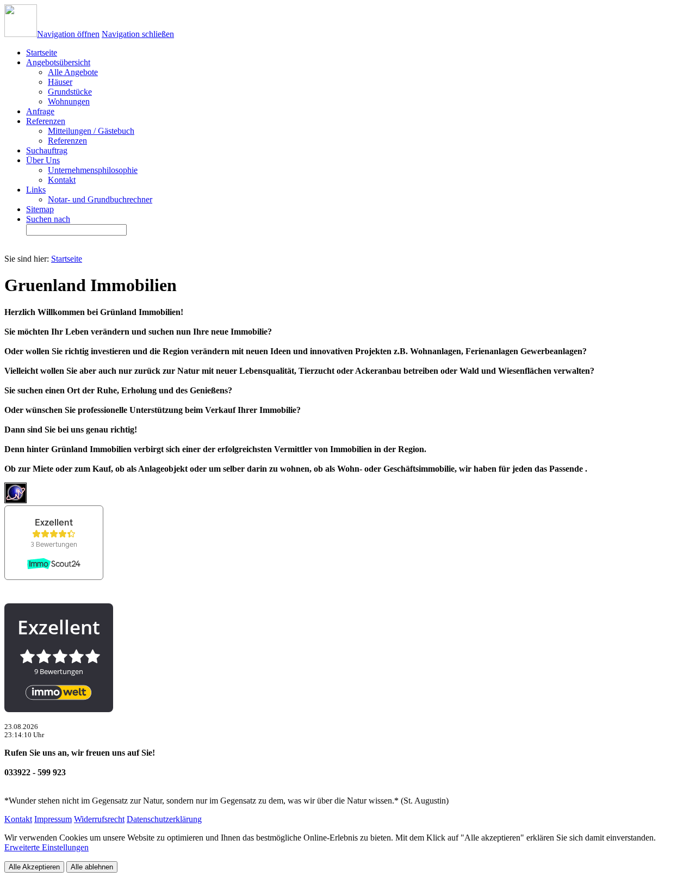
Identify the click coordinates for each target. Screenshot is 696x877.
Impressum (53, 819)
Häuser (60, 82)
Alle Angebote (73, 72)
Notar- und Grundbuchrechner (100, 199)
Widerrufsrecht (99, 819)
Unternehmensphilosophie (93, 170)
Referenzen (45, 121)
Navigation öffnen (68, 34)
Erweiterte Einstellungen (46, 847)
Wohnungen (69, 101)
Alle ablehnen (92, 867)
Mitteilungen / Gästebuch (91, 130)
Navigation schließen (138, 34)
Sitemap (40, 209)
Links (36, 189)
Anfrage (40, 111)
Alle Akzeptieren (34, 867)
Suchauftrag (46, 150)
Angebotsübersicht (58, 62)
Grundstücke (70, 91)
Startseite (66, 258)
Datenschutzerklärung (164, 819)
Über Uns (43, 160)
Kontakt (62, 179)
